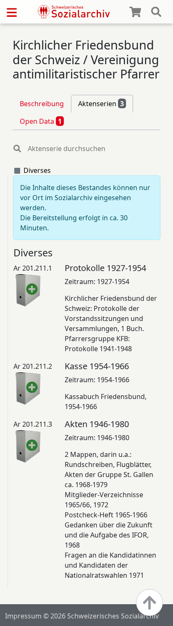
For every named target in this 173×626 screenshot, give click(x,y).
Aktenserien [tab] (101, 103)
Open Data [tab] (41, 121)
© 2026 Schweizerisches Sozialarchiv (101, 616)
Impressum (23, 616)
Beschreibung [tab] (42, 103)
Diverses (37, 170)
